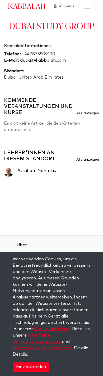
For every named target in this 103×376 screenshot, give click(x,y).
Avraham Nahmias (36, 171)
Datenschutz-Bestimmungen (43, 348)
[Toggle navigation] (87, 6)
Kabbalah (27, 6)
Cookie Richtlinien (52, 329)
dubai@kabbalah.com (43, 60)
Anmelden (67, 6)
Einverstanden (31, 367)
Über (22, 245)
